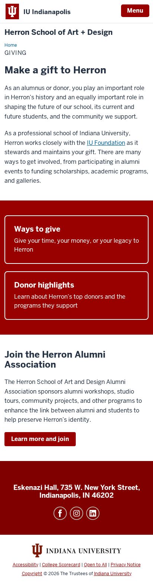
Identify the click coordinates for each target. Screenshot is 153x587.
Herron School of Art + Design (58, 32)
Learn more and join (40, 439)
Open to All (95, 565)
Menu (135, 10)
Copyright (32, 574)
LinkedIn (93, 513)
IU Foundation (106, 143)
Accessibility (25, 565)
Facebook (60, 513)
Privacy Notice (126, 565)
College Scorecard (61, 565)
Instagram (76, 513)
